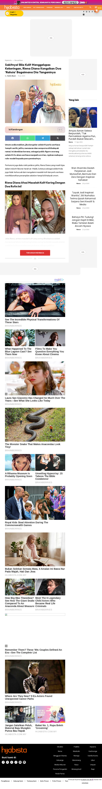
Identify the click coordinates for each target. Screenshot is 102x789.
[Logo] (12, 7)
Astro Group (85, 783)
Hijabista (8, 60)
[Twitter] (89, 11)
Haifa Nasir (11, 76)
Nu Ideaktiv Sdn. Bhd (86, 779)
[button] (90, 7)
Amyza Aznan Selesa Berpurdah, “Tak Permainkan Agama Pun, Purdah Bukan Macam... (82, 134)
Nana (71, 142)
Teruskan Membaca (35, 253)
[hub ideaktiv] (96, 7)
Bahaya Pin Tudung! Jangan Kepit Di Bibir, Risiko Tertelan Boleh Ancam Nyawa (83, 222)
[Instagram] (86, 11)
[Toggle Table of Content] (58, 130)
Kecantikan (19, 60)
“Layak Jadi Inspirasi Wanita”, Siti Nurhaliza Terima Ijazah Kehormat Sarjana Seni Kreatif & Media (83, 198)
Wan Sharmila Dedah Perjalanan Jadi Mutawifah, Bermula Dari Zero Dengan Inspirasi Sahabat (83, 174)
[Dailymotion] (83, 14)
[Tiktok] (92, 11)
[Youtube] (20, 762)
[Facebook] (83, 11)
